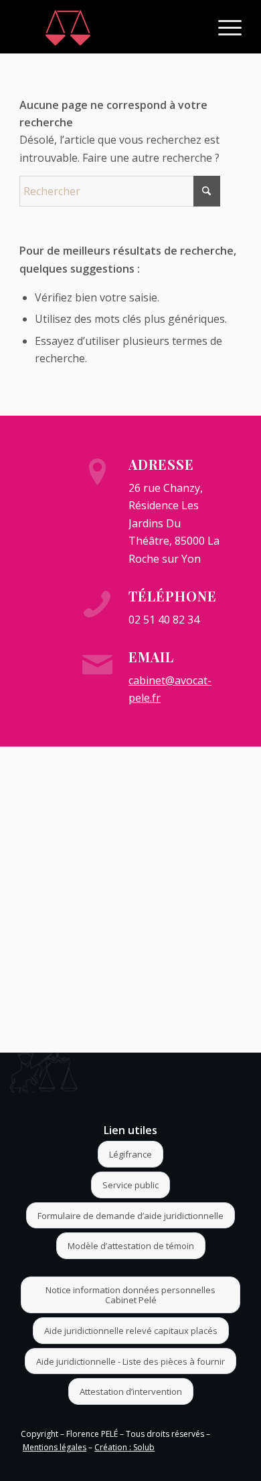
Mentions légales (54, 1447)
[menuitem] (223, 26)
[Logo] (108, 26)
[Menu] (223, 26)
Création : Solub (124, 1447)
